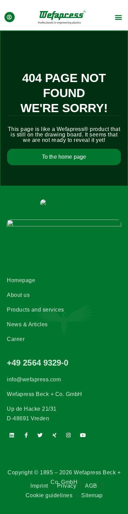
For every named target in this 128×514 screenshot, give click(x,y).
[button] (119, 17)
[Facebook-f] (26, 435)
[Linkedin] (12, 435)
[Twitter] (40, 435)
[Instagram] (68, 435)
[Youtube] (83, 435)
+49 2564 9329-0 (38, 362)
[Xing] (54, 435)
